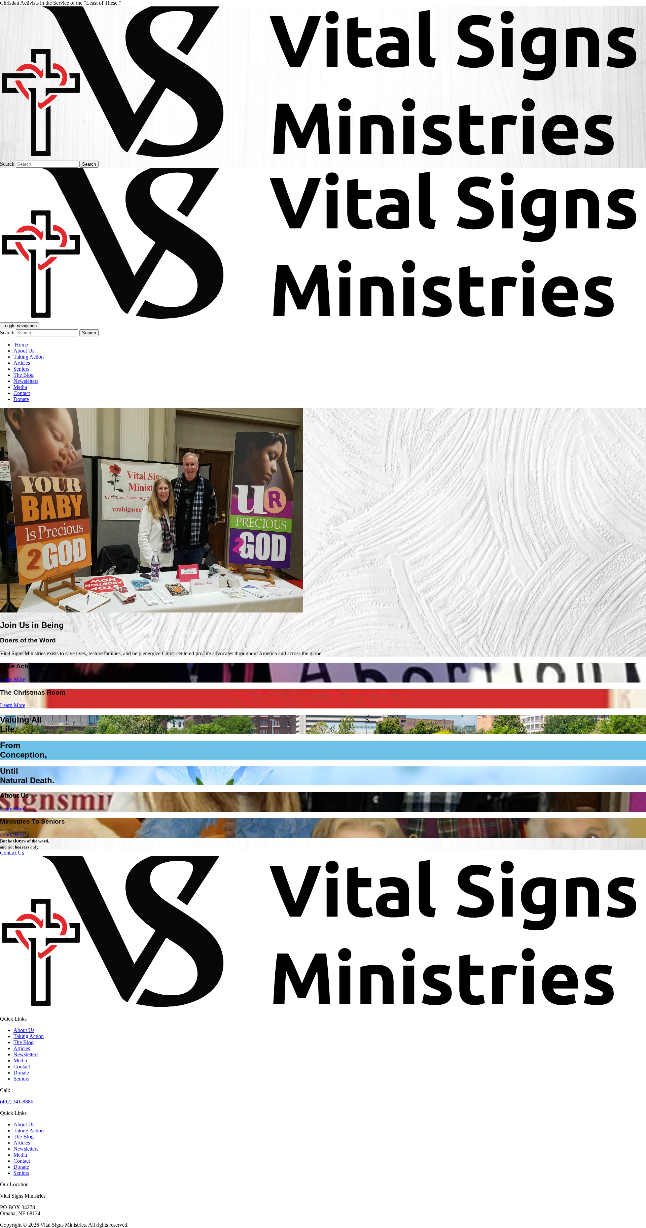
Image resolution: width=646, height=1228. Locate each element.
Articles (21, 363)
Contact (21, 393)
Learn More (12, 679)
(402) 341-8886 (16, 1101)
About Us (23, 351)
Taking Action (28, 357)
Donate (21, 399)
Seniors (21, 369)
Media (20, 387)
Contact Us (12, 853)
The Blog (23, 375)
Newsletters (25, 381)
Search (7, 164)
